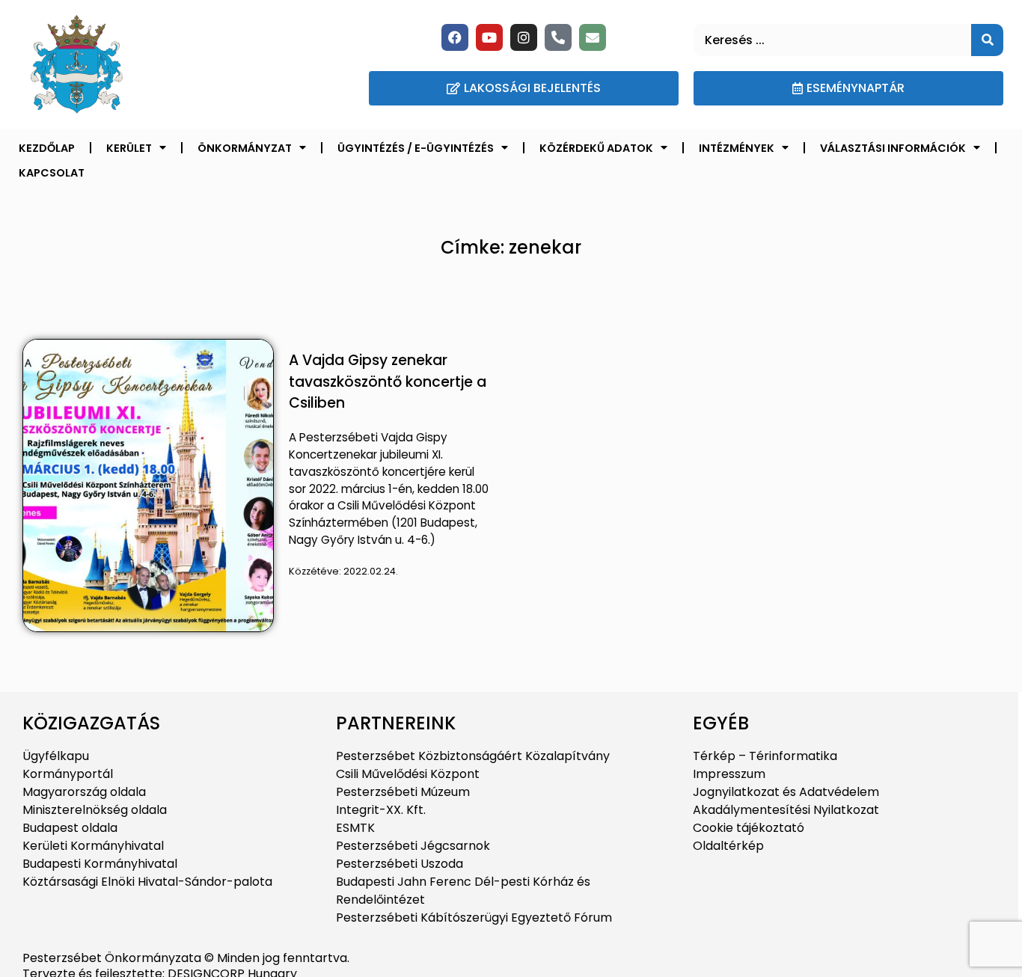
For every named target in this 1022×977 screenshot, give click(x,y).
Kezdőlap (47, 148)
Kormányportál (67, 773)
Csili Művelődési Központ (408, 773)
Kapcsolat (52, 172)
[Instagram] (523, 37)
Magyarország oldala (84, 791)
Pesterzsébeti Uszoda (399, 863)
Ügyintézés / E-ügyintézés (415, 148)
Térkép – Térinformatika (765, 756)
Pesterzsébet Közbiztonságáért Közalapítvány (473, 756)
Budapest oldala (69, 827)
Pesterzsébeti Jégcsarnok (413, 845)
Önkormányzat (245, 148)
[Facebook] (454, 37)
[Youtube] (489, 37)
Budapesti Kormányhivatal (99, 863)
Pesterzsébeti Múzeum (403, 791)
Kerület (129, 148)
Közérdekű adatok (596, 148)
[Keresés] (987, 40)
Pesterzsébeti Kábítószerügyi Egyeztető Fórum (474, 917)
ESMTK (355, 827)
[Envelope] (592, 37)
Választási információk (893, 148)
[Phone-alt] (558, 37)
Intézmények (736, 148)
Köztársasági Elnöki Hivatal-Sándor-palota (147, 881)
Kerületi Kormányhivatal (93, 845)
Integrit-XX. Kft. (381, 809)
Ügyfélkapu (55, 756)
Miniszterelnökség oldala (94, 809)
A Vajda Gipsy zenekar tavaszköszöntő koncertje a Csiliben (387, 382)
